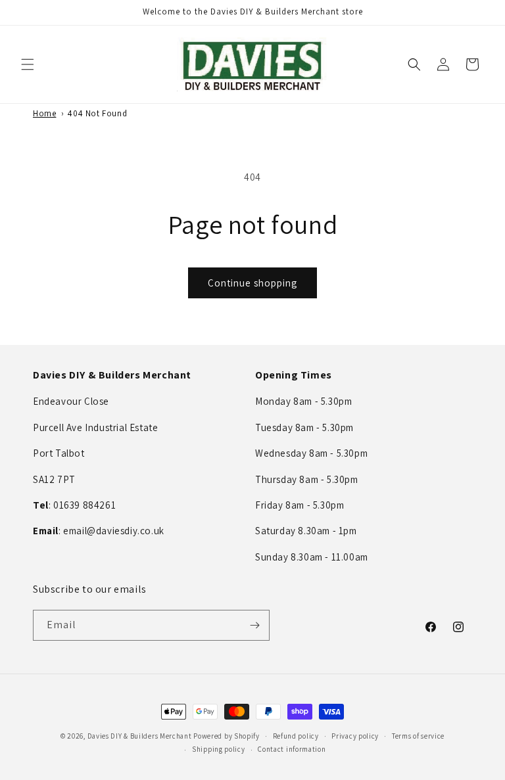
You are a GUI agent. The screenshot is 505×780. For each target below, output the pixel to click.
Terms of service (418, 736)
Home (44, 113)
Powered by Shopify (226, 736)
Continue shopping (252, 283)
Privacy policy (355, 736)
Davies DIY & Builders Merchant (139, 736)
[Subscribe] (254, 625)
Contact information (291, 749)
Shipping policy (218, 749)
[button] (27, 64)
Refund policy (296, 736)
